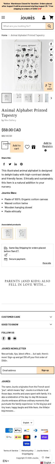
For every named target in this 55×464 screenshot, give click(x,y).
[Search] (49, 25)
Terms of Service (11, 450)
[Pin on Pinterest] (51, 60)
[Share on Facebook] (51, 44)
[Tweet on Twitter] (51, 49)
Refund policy (27, 450)
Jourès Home (42, 450)
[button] (45, 145)
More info (47, 263)
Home (4, 35)
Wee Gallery (10, 120)
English (26, 423)
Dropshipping (27, 454)
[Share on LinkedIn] (51, 54)
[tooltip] (45, 150)
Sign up (45, 370)
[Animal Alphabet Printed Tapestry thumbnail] (6, 98)
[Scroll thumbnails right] (50, 98)
